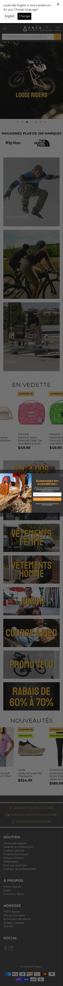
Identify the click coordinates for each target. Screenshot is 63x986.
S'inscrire (47, 499)
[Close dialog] (61, 475)
